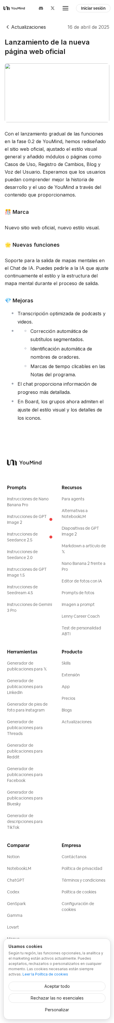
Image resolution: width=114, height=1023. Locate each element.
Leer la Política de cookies (45, 974)
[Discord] (41, 8)
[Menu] (65, 8)
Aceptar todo (57, 986)
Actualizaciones (28, 27)
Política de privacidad (82, 868)
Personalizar (57, 1009)
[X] (52, 8)
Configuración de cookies (78, 906)
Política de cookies (79, 892)
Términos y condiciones (83, 880)
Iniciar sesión (93, 8)
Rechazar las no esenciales (57, 997)
